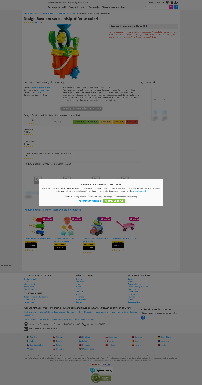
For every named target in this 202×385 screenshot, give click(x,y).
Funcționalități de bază (76, 196)
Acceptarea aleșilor (90, 201)
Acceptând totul (114, 201)
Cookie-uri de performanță (101, 196)
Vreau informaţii (139, 191)
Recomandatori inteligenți (126, 196)
